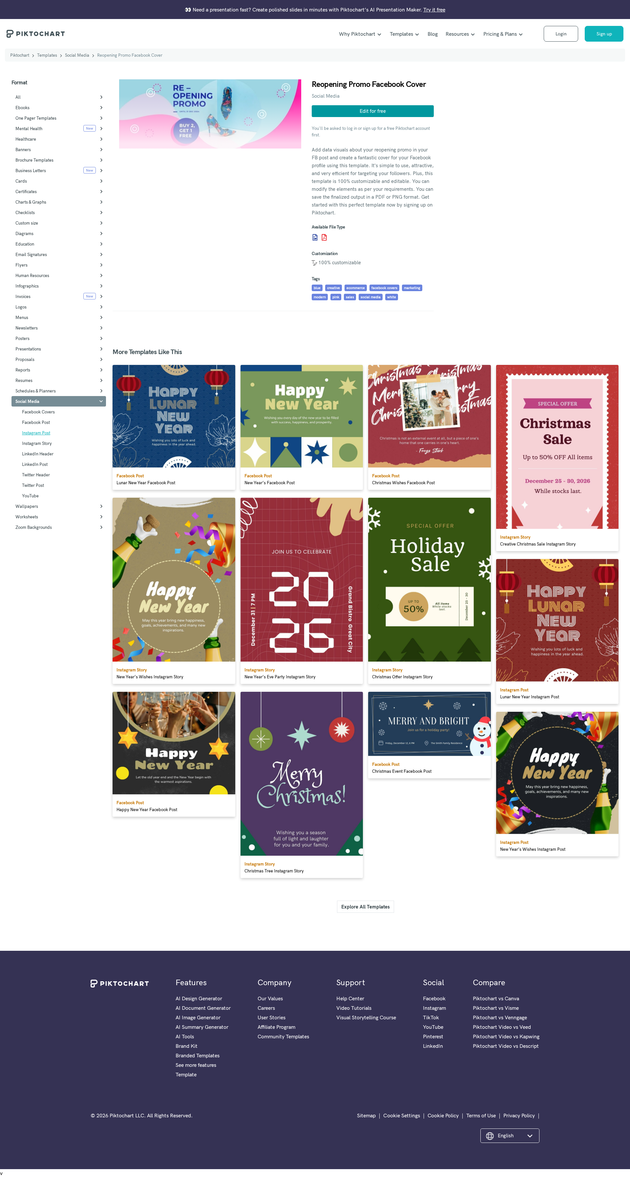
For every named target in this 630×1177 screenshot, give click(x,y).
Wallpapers (26, 506)
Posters (22, 338)
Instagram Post (36, 432)
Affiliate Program (276, 1027)
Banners (23, 149)
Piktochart (19, 55)
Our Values (270, 998)
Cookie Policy (443, 1115)
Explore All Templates (365, 907)
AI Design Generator (199, 998)
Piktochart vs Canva (496, 998)
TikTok (431, 1017)
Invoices (23, 296)
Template (186, 1074)
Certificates (26, 191)
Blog (433, 33)
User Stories (271, 1017)
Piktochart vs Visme (496, 1008)
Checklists (25, 212)
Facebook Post (36, 422)
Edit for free (373, 111)
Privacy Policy (519, 1115)
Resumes (23, 380)
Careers (266, 1008)
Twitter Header (36, 474)
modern (320, 297)
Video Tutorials (353, 1008)
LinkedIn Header (37, 453)
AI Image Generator (198, 1017)
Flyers (21, 265)
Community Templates (283, 1036)
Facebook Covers (38, 411)
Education (24, 244)
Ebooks (22, 107)
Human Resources (32, 275)
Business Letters (30, 170)
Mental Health (28, 128)
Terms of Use (481, 1115)
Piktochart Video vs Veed (502, 1027)
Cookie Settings (401, 1115)
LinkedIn (433, 1046)
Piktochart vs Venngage (500, 1017)
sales (350, 297)
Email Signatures (31, 254)
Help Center (350, 998)
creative (333, 288)
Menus (21, 317)
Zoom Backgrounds (33, 527)
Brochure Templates (34, 160)
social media (371, 297)
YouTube (30, 495)
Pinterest (433, 1036)
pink (335, 297)
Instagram (434, 1008)
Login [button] (561, 34)
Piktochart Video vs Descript (506, 1046)
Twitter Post (33, 485)
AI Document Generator (203, 1008)
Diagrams (24, 233)
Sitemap (366, 1115)
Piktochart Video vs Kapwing (506, 1036)
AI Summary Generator (202, 1027)
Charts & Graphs (30, 202)
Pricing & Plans (500, 33)
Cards (21, 181)
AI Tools (185, 1036)
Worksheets (26, 516)
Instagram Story (37, 443)
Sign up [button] (604, 34)
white (391, 297)
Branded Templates (198, 1055)
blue (317, 288)
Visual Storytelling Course (366, 1017)
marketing (412, 288)
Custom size (26, 223)
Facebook (434, 998)
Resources (457, 33)
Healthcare (25, 139)
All (18, 97)
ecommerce (355, 288)
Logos (21, 306)
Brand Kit (187, 1046)
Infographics (27, 286)
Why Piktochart (357, 33)
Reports (22, 369)
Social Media (77, 55)
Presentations (28, 348)
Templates (401, 33)
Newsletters (26, 327)
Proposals (24, 359)
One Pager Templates (35, 118)
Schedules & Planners (35, 390)
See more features (196, 1065)
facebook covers (384, 288)
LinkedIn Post (35, 464)
